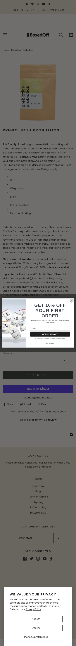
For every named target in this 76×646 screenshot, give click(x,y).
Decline (36, 627)
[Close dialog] (71, 301)
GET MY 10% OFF (50, 334)
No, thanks (50, 343)
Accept (36, 618)
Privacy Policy (33, 609)
